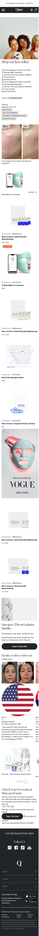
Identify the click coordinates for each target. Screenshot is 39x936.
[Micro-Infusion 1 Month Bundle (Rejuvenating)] (19, 557)
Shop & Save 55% (18, 640)
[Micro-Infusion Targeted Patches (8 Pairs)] (19, 396)
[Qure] (19, 10)
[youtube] (28, 840)
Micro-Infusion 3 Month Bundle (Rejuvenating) (14, 236)
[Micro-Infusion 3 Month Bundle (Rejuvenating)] (19, 213)
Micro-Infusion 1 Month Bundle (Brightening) (14, 534)
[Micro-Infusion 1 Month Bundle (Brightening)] (19, 510)
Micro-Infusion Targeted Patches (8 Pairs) (18, 418)
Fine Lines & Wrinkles (9, 113)
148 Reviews (16, 370)
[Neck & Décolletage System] (19, 351)
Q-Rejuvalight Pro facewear (13, 282)
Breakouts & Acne (8, 119)
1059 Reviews (16, 279)
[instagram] (9, 840)
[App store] (29, 888)
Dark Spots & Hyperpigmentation (14, 116)
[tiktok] (22, 840)
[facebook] (15, 840)
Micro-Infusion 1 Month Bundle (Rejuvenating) (14, 581)
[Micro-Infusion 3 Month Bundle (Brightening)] (19, 304)
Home (4, 98)
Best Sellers (6, 110)
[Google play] (29, 893)
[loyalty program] (30, 10)
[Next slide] (25, 774)
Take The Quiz (12, 808)
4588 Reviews (17, 232)
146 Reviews (16, 415)
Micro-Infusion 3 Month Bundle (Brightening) (14, 328)
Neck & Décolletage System (13, 374)
